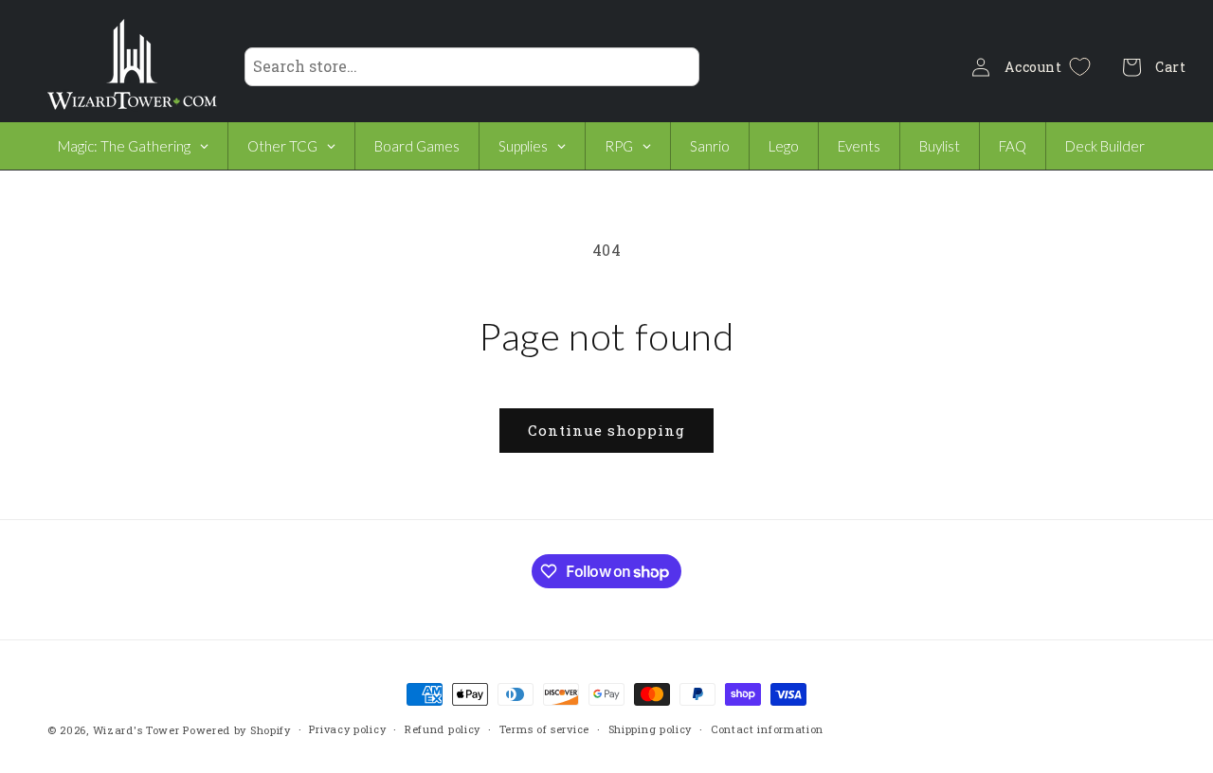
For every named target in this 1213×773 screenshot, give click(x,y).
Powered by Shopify (237, 730)
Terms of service (544, 729)
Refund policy (442, 729)
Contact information (767, 729)
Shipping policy (650, 729)
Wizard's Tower (136, 730)
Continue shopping (606, 430)
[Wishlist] (1080, 67)
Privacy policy (347, 729)
